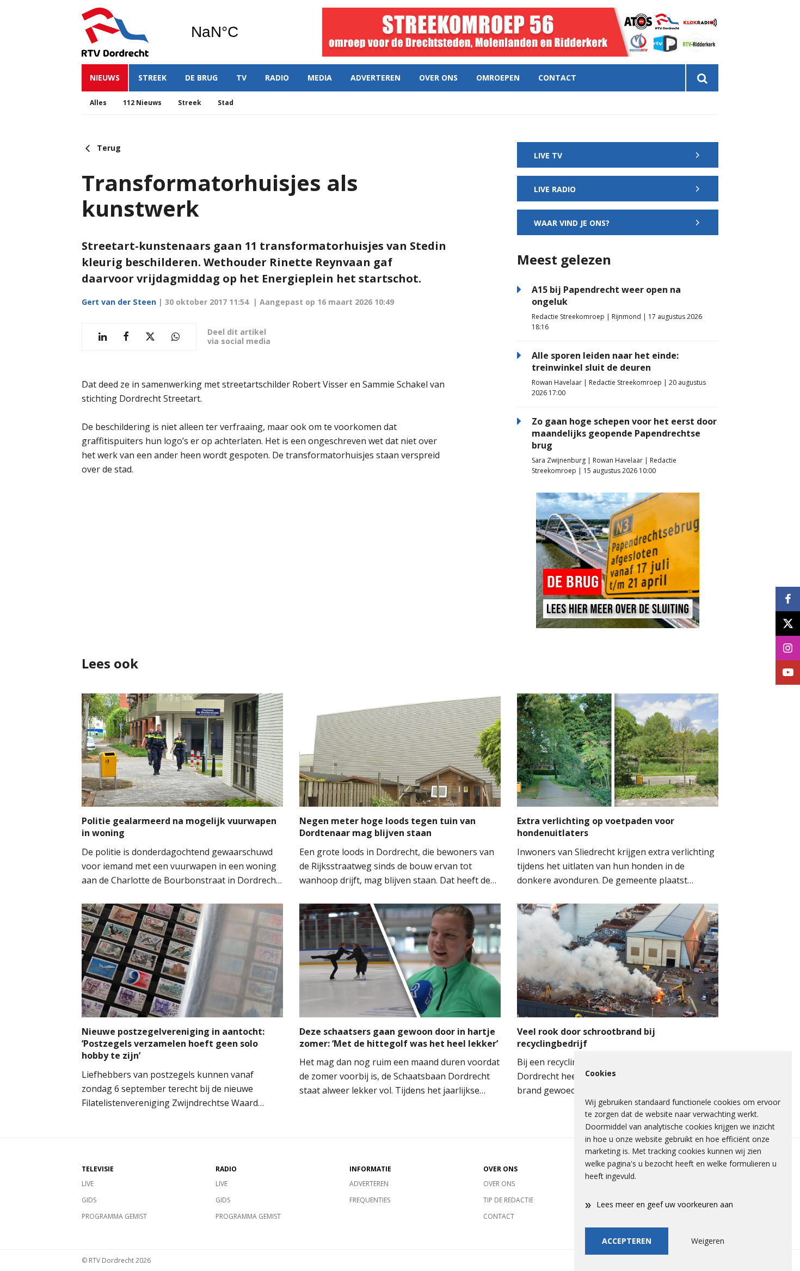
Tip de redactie (508, 1200)
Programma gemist (114, 1216)
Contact (557, 77)
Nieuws (105, 77)
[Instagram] (788, 648)
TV (241, 77)
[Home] (128, 32)
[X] (788, 623)
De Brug (201, 77)
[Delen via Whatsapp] (175, 336)
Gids (89, 1200)
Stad (225, 102)
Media (319, 77)
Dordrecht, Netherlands (242, 32)
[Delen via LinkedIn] (102, 336)
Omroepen (498, 77)
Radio (277, 77)
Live (88, 1183)
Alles (98, 102)
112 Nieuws (142, 102)
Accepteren (626, 1241)
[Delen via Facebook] (126, 336)
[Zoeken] (701, 77)
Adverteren (375, 77)
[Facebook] (788, 599)
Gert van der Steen (119, 302)
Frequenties (369, 1200)
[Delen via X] (150, 336)
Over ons (438, 77)
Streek (152, 77)
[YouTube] (788, 672)
